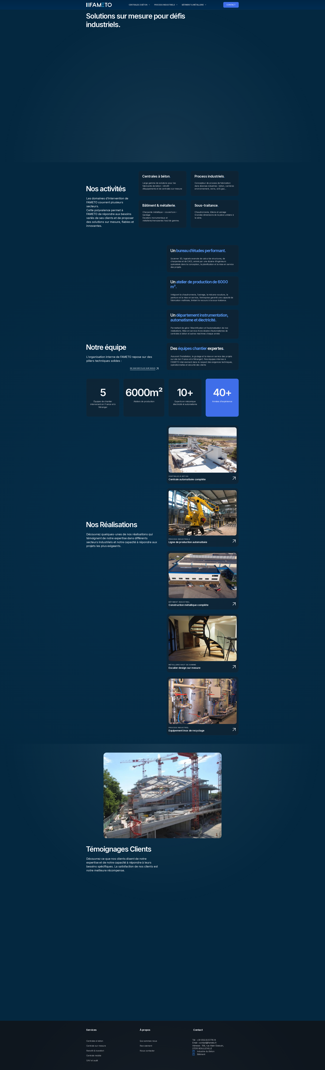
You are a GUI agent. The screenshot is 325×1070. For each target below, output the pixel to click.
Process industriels (164, 5)
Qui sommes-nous (148, 1041)
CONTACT (230, 5)
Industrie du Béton (205, 1051)
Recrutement (146, 1045)
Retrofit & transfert (95, 1050)
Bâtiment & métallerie (193, 5)
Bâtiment (200, 1054)
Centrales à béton (138, 5)
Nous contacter (147, 1050)
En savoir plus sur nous (142, 368)
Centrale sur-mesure (96, 1045)
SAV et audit (92, 1060)
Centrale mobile (93, 1055)
